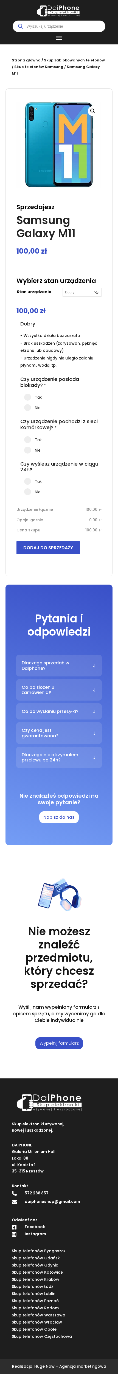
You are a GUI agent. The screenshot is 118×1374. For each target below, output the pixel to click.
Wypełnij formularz (59, 1043)
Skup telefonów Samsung (38, 66)
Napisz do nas (59, 817)
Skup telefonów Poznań (35, 1301)
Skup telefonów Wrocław (37, 1322)
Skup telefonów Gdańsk (36, 1258)
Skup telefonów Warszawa (38, 1315)
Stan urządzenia (34, 291)
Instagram (35, 1234)
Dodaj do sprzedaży (48, 548)
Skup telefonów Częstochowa (42, 1336)
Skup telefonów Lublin (33, 1293)
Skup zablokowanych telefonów (74, 60)
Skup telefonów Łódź (32, 1286)
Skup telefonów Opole (34, 1329)
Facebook (35, 1226)
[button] (93, 111)
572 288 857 (37, 1193)
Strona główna (26, 60)
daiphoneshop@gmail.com (52, 1201)
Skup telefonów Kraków (35, 1279)
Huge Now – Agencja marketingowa (70, 1366)
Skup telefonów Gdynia (35, 1265)
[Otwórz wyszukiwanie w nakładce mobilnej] (59, 26)
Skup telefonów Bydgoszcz (39, 1251)
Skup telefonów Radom (35, 1308)
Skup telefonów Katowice (37, 1272)
